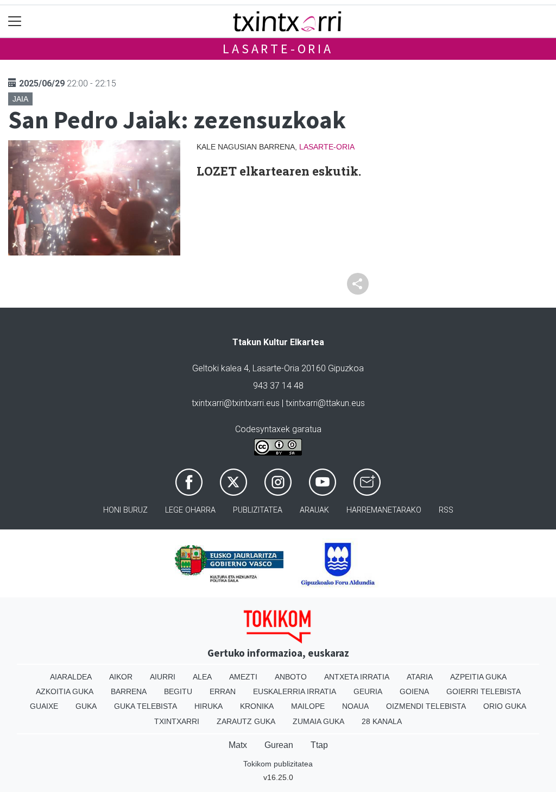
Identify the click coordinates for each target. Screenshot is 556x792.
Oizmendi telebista (426, 706)
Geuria (367, 691)
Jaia (20, 99)
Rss (446, 510)
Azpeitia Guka (478, 676)
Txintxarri (176, 721)
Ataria (420, 676)
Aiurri (162, 676)
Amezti (243, 676)
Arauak (314, 510)
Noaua (355, 706)
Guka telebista (145, 706)
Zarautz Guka (246, 721)
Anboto (291, 676)
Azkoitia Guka (64, 691)
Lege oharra (190, 510)
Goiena (414, 691)
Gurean (278, 745)
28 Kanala (382, 721)
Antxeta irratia (356, 676)
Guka (86, 706)
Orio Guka (504, 706)
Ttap (319, 745)
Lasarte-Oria (278, 48)
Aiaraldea (71, 676)
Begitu (178, 691)
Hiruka (208, 706)
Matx (238, 745)
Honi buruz (125, 510)
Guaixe (44, 706)
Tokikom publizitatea (278, 763)
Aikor (120, 676)
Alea (202, 676)
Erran (223, 691)
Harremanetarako (383, 510)
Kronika (257, 706)
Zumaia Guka (318, 721)
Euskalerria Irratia (294, 691)
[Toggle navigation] (15, 21)
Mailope (308, 706)
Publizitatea (257, 510)
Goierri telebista (483, 691)
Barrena (129, 691)
